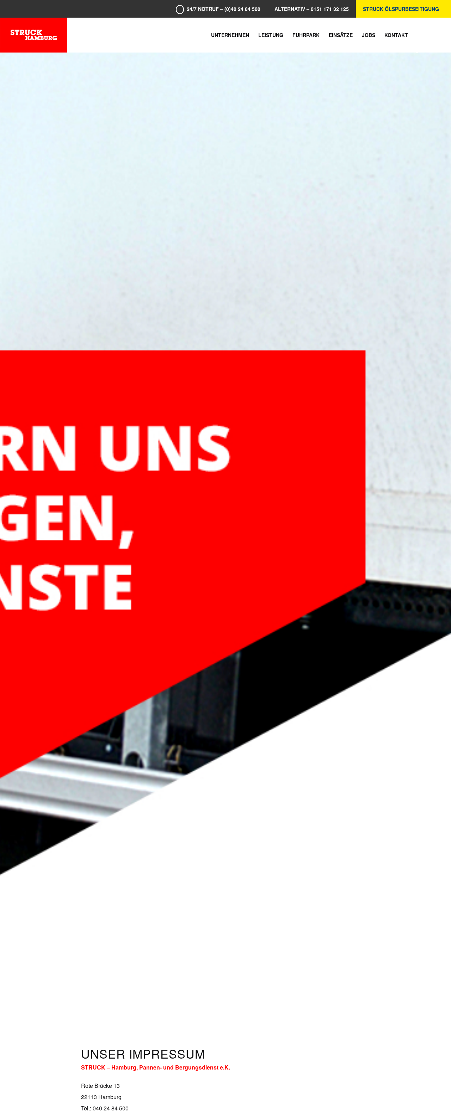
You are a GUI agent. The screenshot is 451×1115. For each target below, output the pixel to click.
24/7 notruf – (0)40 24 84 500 (223, 8)
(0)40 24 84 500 (392, 1088)
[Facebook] (428, 34)
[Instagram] (438, 34)
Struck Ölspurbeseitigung (401, 8)
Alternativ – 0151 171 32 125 (311, 8)
